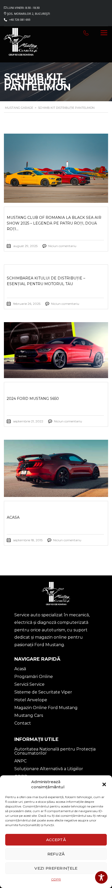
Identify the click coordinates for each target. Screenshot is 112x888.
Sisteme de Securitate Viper (43, 692)
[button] (104, 784)
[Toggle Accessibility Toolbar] (101, 877)
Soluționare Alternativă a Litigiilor (48, 768)
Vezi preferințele (55, 868)
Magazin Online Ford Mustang (46, 707)
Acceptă (56, 839)
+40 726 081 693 (19, 19)
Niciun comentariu (62, 246)
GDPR (56, 879)
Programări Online (33, 676)
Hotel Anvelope (30, 699)
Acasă (20, 668)
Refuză (56, 853)
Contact (22, 723)
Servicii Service (29, 684)
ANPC (20, 761)
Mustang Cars (28, 715)
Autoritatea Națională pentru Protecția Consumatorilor (55, 751)
